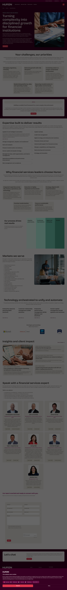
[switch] (6, 582)
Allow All (18, 585)
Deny (49, 585)
